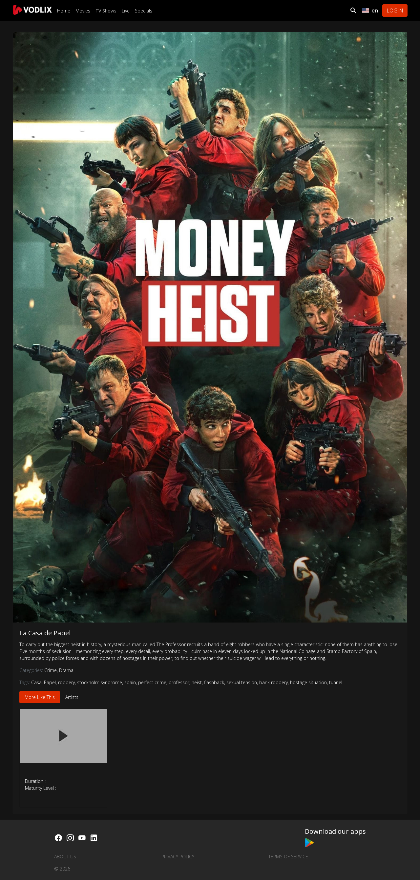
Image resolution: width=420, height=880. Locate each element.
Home (63, 11)
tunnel (335, 682)
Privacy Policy (177, 856)
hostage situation (308, 682)
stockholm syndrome (99, 682)
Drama (66, 670)
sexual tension (241, 682)
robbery (66, 682)
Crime (51, 670)
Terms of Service (288, 856)
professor (179, 682)
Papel (50, 682)
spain (130, 682)
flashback (214, 682)
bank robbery (273, 682)
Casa (36, 682)
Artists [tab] (71, 697)
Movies (82, 11)
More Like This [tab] (40, 697)
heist (197, 682)
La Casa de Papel (45, 632)
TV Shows (105, 11)
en (375, 10)
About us (65, 856)
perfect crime (152, 682)
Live (126, 11)
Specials (143, 11)
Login (395, 10)
